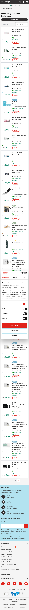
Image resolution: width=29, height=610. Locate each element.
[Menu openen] (2, 2)
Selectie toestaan (14, 330)
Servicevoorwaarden (15, 531)
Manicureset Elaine (17, 243)
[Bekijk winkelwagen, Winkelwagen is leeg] (27, 2)
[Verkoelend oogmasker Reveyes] (6, 103)
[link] (10, 480)
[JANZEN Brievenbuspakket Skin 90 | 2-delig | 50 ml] (6, 406)
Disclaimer (22, 608)
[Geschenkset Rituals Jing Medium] (6, 50)
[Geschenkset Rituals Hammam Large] (6, 85)
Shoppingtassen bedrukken (8, 564)
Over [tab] (24, 277)
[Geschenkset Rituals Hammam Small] (6, 156)
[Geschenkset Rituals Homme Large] (6, 173)
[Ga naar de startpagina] (7, 2)
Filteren (15, 19)
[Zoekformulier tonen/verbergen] (20, 2)
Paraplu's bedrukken (6, 554)
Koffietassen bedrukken (7, 557)
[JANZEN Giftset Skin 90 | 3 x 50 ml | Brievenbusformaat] (6, 466)
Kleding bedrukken (6, 562)
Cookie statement (8, 608)
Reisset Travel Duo (17, 207)
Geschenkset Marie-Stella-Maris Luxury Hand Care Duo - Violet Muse (19, 347)
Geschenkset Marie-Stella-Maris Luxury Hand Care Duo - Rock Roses (19, 366)
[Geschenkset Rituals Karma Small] (6, 68)
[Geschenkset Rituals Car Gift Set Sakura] (6, 121)
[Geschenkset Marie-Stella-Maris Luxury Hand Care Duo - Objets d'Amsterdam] (6, 385)
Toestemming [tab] (5, 277)
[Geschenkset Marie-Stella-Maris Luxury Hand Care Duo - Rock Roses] (6, 365)
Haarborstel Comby (18, 190)
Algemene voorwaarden (8, 604)
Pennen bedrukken (6, 549)
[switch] (25, 309)
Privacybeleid (4, 531)
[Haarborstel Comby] (6, 191)
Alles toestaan (14, 325)
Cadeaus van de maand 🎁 (8, 547)
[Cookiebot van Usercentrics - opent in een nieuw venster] (20, 273)
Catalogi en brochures (7, 567)
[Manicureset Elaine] (6, 244)
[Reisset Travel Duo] (6, 209)
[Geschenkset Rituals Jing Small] (6, 138)
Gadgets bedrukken (6, 559)
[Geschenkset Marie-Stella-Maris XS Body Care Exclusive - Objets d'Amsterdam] (6, 445)
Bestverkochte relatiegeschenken (10, 569)
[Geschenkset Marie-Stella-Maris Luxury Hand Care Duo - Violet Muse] (6, 346)
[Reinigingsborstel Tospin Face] (6, 226)
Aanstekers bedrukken (7, 552)
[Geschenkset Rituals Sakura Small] (6, 33)
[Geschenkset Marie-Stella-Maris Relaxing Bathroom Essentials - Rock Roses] (6, 261)
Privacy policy (23, 604)
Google (24, 531)
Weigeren (14, 335)
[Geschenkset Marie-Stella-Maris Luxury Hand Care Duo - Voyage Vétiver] (6, 423)
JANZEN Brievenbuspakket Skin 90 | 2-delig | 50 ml (19, 405)
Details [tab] (15, 277)
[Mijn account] (23, 2)
